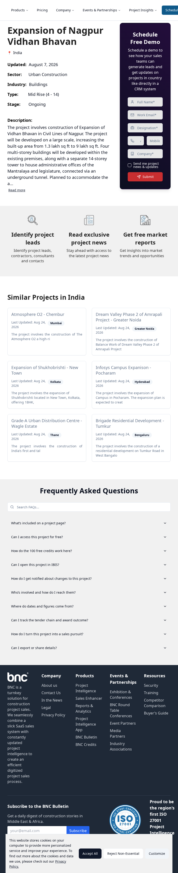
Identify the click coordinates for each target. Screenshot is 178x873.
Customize (157, 853)
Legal (46, 707)
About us (49, 685)
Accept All (90, 853)
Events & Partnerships (100, 10)
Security (151, 685)
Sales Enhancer (89, 698)
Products (18, 10)
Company (63, 10)
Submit (148, 176)
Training (151, 692)
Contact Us (51, 692)
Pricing (42, 10)
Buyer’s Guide (156, 713)
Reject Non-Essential (123, 853)
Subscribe (78, 830)
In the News (51, 700)
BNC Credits (86, 744)
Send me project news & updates (146, 165)
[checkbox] (129, 165)
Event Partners (123, 723)
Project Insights (141, 10)
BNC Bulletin (86, 737)
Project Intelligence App (86, 724)
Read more (16, 190)
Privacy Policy (53, 714)
